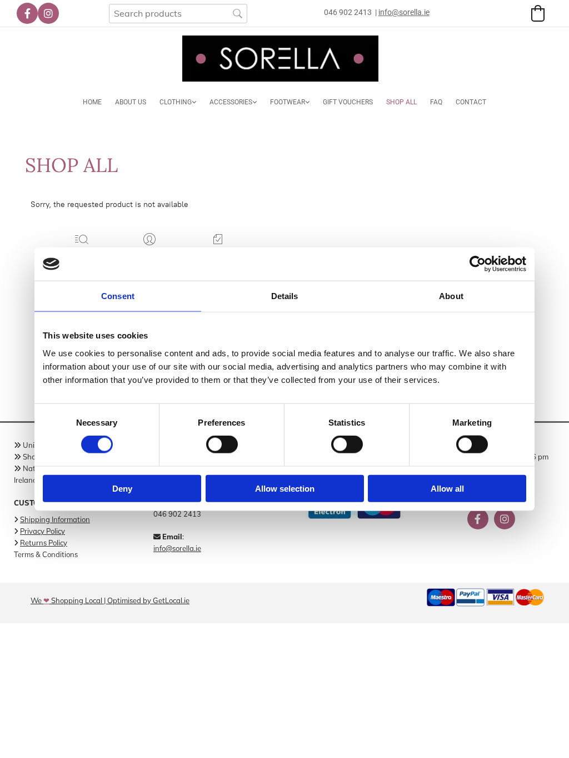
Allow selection (285, 488)
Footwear (287, 102)
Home (92, 102)
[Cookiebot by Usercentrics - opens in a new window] (477, 264)
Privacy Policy (42, 531)
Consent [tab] (117, 296)
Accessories (230, 102)
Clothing (175, 102)
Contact (471, 102)
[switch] (222, 444)
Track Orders (218, 254)
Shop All (401, 102)
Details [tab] (284, 296)
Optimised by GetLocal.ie (148, 600)
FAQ (436, 102)
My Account (149, 254)
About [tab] (451, 296)
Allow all (447, 488)
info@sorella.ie (177, 548)
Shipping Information (55, 519)
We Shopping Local (66, 600)
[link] (178, 103)
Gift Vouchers (348, 102)
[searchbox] (178, 13)
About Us (130, 102)
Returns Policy (43, 542)
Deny (122, 488)
